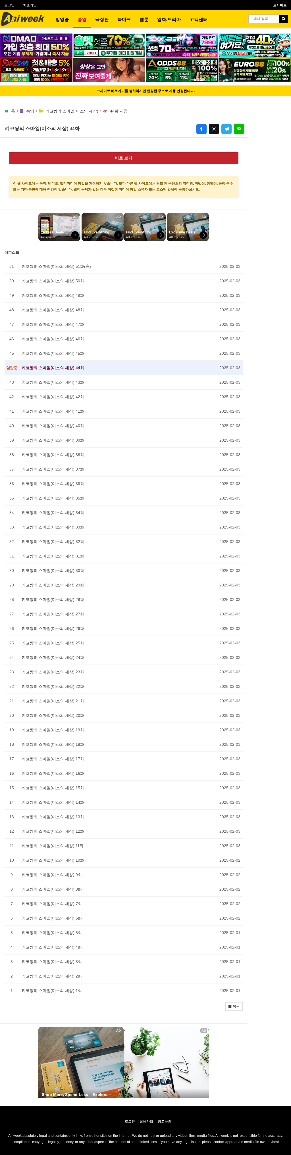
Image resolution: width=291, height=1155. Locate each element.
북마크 (124, 19)
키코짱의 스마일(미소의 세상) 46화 (53, 339)
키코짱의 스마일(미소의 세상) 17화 (53, 759)
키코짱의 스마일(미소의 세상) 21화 (53, 701)
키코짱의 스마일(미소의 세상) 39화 (53, 440)
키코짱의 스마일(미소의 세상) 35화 (53, 498)
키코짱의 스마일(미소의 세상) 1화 (52, 990)
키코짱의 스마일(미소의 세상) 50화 (53, 281)
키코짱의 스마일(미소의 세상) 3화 (52, 961)
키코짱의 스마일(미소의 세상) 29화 (53, 585)
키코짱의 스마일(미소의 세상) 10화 (53, 860)
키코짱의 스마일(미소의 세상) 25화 (53, 643)
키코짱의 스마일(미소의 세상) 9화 (52, 874)
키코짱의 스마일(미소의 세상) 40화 (53, 425)
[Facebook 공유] (201, 129)
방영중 (62, 19)
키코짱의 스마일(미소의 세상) (71, 111)
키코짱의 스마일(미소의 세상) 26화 (53, 628)
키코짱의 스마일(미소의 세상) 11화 (53, 845)
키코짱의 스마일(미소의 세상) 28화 (53, 599)
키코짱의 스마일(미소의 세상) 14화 (53, 802)
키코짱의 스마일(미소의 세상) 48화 (53, 310)
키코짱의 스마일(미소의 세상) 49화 (53, 295)
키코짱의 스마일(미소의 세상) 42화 (53, 396)
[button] (234, 1006)
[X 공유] (214, 129)
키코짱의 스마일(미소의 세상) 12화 (53, 831)
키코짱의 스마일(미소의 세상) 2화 (52, 976)
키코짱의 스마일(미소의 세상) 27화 (53, 614)
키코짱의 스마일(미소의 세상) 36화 (53, 483)
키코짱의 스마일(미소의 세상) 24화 (53, 657)
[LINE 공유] (239, 129)
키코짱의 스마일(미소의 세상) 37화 (53, 469)
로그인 (9, 5)
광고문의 (164, 1121)
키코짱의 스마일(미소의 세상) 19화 (53, 730)
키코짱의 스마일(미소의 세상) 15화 (53, 788)
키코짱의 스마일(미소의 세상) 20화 (53, 715)
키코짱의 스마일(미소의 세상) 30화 (53, 570)
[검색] (283, 18)
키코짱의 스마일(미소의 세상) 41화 (53, 411)
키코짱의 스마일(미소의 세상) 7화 (52, 903)
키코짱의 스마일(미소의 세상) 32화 (53, 541)
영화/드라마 (169, 19)
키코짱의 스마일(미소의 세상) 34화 (53, 512)
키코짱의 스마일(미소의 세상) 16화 (53, 773)
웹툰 (144, 19)
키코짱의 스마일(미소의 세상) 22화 (53, 686)
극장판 (102, 19)
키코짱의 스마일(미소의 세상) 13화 (53, 816)
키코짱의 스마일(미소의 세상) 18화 (53, 744)
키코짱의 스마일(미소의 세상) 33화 (53, 527)
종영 (82, 19)
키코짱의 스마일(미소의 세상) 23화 (53, 672)
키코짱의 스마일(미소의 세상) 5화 (52, 932)
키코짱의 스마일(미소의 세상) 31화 (53, 556)
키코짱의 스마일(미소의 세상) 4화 (52, 947)
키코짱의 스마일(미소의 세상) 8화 (52, 889)
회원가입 (30, 5)
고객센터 (199, 19)
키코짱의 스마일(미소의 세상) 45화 (53, 353)
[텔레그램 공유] (226, 129)
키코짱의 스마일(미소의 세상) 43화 (53, 382)
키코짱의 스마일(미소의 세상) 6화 (52, 918)
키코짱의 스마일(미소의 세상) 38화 (53, 454)
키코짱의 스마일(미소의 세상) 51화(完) (56, 266)
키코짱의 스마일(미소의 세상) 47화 (53, 324)
